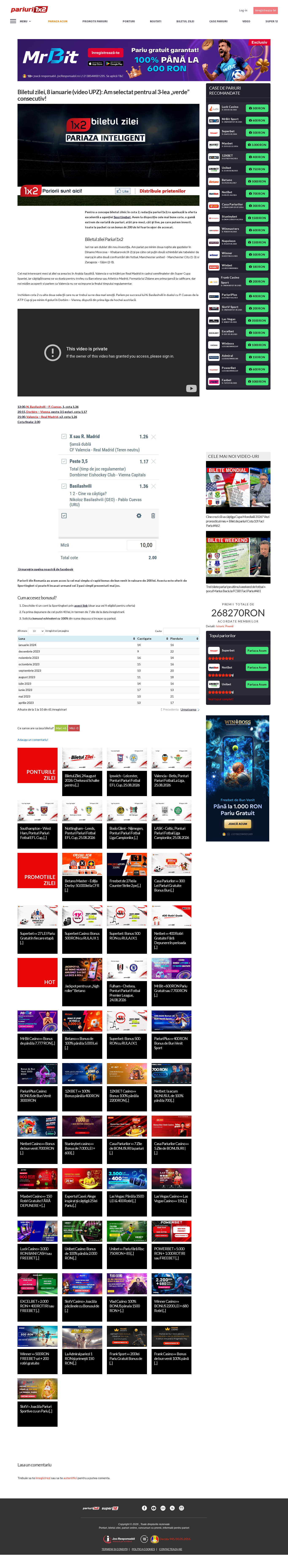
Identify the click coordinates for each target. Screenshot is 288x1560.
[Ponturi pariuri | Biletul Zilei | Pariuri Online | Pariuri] (29, 10)
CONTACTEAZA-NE (170, 1549)
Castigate (144, 638)
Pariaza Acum (257, 650)
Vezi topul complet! (221, 699)
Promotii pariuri (95, 21)
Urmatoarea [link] (188, 709)
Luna (22, 638)
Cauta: (158, 631)
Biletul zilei (185, 21)
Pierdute (176, 638)
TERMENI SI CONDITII (115, 1549)
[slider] (220, 658)
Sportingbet (122, 217)
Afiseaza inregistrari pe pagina (43, 630)
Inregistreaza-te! (265, 10)
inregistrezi (43, 1478)
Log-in (243, 10)
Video (246, 21)
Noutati (155, 21)
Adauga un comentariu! (32, 739)
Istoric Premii (224, 626)
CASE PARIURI (218, 21)
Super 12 (271, 21)
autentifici (70, 1478)
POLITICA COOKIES (143, 1549)
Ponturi (129, 21)
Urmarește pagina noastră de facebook (45, 569)
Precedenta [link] (171, 709)
